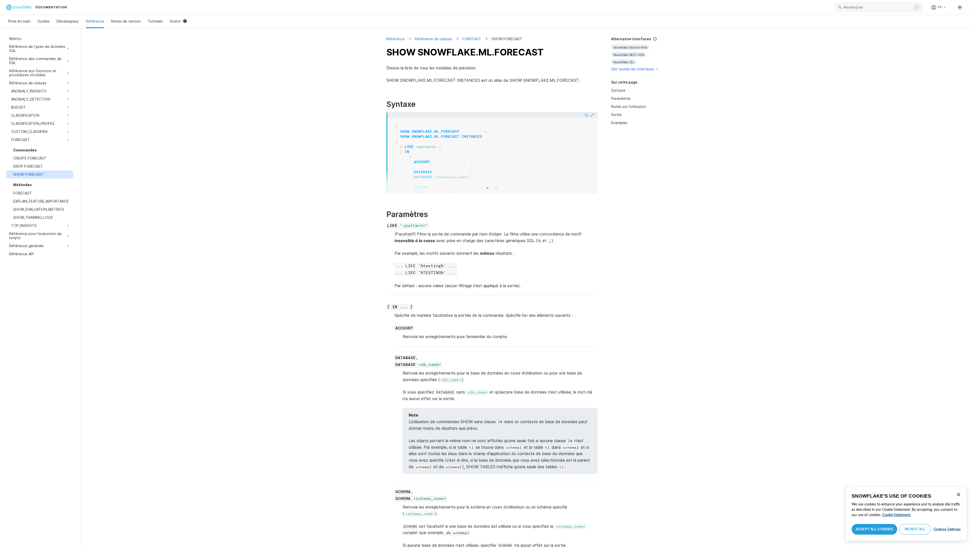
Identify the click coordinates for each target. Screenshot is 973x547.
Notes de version (126, 21)
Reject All (915, 529)
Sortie (616, 114)
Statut (175, 21)
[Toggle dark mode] (960, 7)
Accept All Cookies (874, 529)
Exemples (619, 123)
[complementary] (639, 54)
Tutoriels (155, 21)
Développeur (68, 21)
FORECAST (471, 39)
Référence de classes (433, 39)
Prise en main (19, 21)
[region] (906, 514)
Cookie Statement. (896, 515)
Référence (95, 21)
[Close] (958, 494)
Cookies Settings (947, 529)
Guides (43, 21)
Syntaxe (618, 90)
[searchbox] (878, 7)
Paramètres (621, 98)
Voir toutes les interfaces (632, 69)
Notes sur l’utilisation (628, 106)
